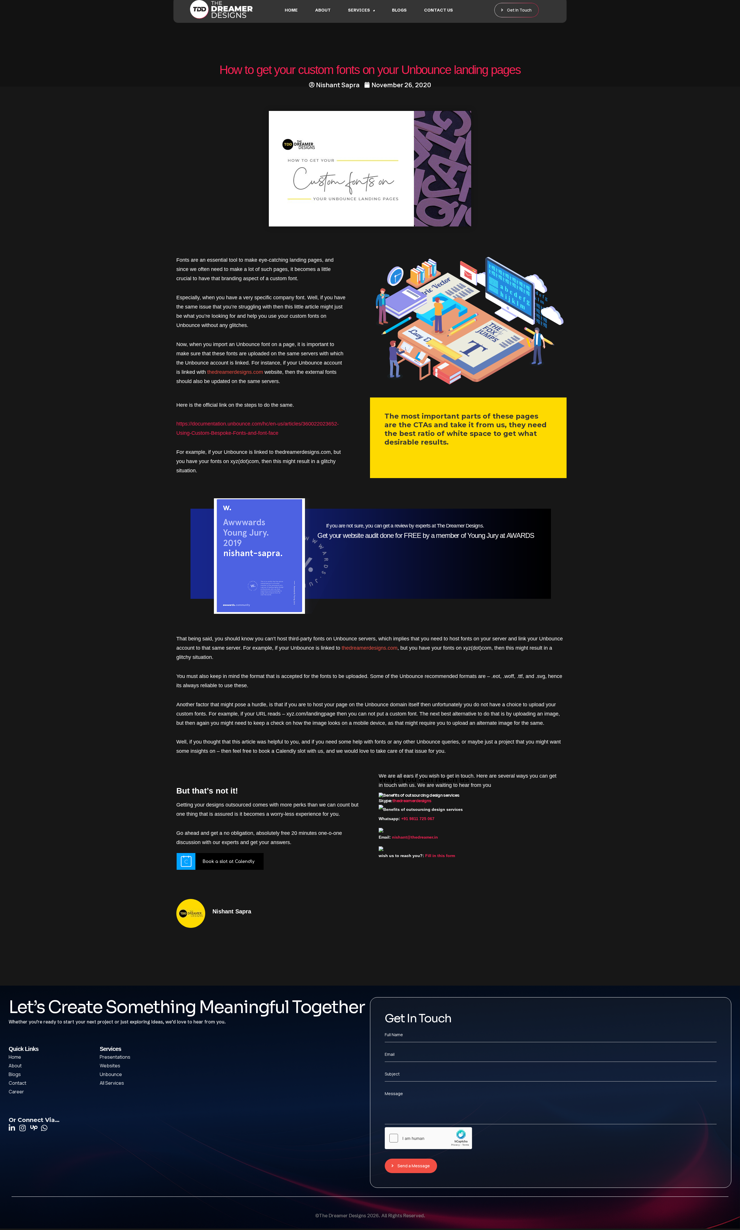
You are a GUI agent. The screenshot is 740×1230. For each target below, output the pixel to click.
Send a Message (413, 1165)
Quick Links (23, 1049)
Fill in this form (440, 855)
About (323, 10)
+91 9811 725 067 (417, 818)
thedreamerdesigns (412, 800)
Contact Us (438, 10)
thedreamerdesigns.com (235, 372)
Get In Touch (519, 10)
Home (291, 10)
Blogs (399, 10)
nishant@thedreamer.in (415, 837)
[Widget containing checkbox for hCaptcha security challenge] (428, 1138)
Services (359, 10)
